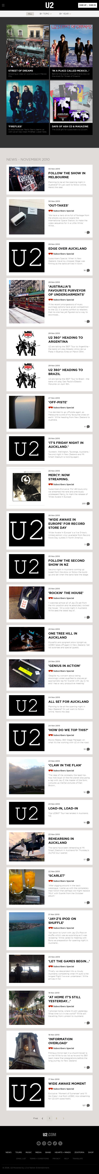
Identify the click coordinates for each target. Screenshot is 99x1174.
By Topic (44, 14)
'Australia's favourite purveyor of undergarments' (66, 290)
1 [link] (49, 1118)
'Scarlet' (56, 875)
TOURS (18, 1152)
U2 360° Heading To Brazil (65, 372)
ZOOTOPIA (79, 1152)
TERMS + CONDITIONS (39, 1159)
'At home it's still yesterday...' (64, 999)
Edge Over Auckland (67, 248)
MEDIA (38, 1152)
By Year (64, 14)
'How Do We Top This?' (68, 730)
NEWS (8, 1152)
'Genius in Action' (64, 665)
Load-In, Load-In (63, 808)
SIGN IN (93, 5)
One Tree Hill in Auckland (62, 635)
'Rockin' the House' (65, 593)
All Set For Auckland (68, 701)
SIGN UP (83, 5)
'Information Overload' (60, 1041)
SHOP (90, 1152)
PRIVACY (56, 1159)
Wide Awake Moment (67, 1083)
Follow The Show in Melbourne (66, 175)
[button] (3, 5)
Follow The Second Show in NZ (66, 562)
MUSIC (29, 1152)
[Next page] (63, 1118)
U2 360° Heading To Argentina (65, 339)
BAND (48, 1152)
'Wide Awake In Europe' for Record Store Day (66, 523)
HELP (66, 1159)
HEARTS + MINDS (63, 1152)
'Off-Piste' (57, 402)
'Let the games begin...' (69, 961)
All (30, 14)
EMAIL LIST (21, 1159)
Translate (78, 1159)
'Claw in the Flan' (65, 765)
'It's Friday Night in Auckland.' (66, 444)
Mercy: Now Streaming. (59, 477)
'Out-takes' (58, 205)
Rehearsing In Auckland (61, 840)
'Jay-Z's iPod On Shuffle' (62, 920)
